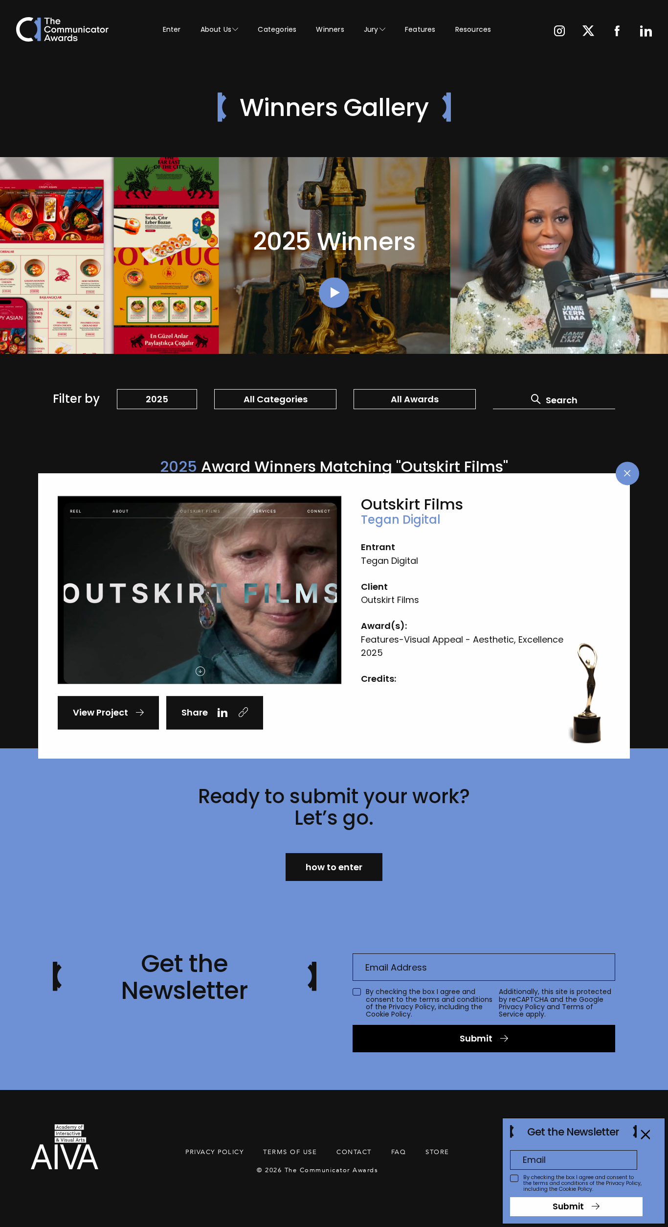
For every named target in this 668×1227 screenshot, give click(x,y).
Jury (371, 29)
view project (100, 712)
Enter (172, 29)
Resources (473, 29)
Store (437, 1152)
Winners (330, 29)
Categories (277, 29)
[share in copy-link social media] (243, 713)
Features (420, 29)
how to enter (334, 867)
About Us (216, 29)
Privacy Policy (412, 1007)
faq (398, 1152)
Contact (354, 1152)
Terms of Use (290, 1152)
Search (562, 400)
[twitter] (588, 32)
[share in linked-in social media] (222, 713)
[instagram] (559, 32)
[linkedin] (646, 32)
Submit (476, 1038)
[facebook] (617, 32)
